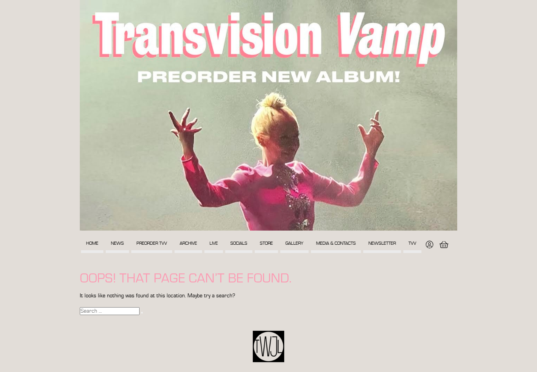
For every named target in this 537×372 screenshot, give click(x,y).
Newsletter (382, 243)
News (117, 243)
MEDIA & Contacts (336, 243)
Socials (238, 243)
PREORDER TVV (151, 243)
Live (214, 243)
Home (92, 243)
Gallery (294, 243)
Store (266, 243)
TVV (412, 243)
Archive (188, 243)
